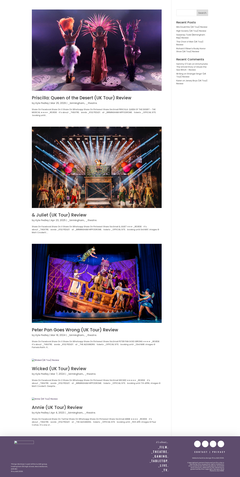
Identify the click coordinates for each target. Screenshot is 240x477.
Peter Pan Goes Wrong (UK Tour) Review (75, 330)
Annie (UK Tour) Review (57, 407)
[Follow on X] (213, 444)
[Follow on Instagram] (205, 444)
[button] (9, 6)
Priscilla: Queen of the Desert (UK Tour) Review (81, 98)
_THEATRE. (160, 452)
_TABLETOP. (159, 461)
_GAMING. (161, 456)
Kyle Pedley (42, 103)
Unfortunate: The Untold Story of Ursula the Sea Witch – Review (192, 67)
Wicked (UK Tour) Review (59, 369)
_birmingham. (76, 103)
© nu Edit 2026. (17, 471)
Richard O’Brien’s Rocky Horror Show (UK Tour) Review (191, 50)
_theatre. (91, 103)
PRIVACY (219, 451)
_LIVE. (163, 465)
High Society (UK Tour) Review (191, 30)
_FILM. (163, 447)
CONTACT (201, 451)
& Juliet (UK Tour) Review (59, 215)
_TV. (165, 470)
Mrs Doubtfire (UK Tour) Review (191, 27)
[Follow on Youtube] (197, 444)
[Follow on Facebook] (221, 444)
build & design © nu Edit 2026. (211, 458)
